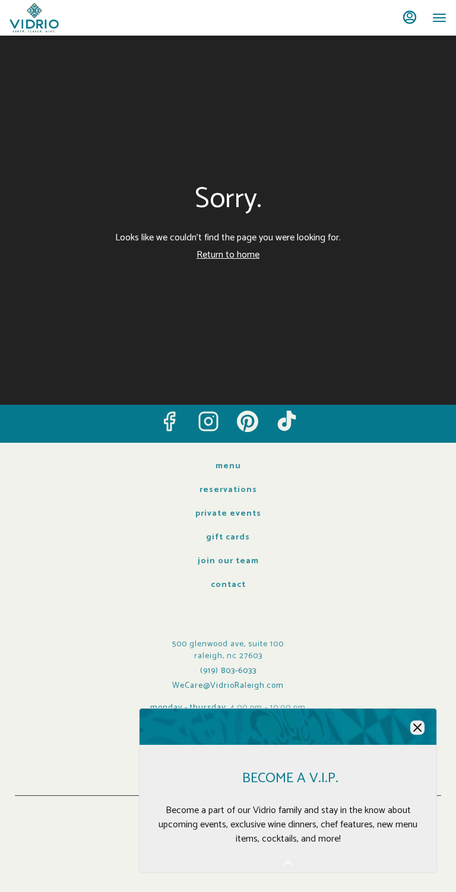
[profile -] (410, 17)
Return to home (228, 255)
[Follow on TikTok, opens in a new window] (286, 421)
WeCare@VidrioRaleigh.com (228, 686)
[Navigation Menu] (439, 18)
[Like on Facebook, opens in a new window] (169, 421)
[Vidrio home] (63, 18)
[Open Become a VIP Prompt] (288, 863)
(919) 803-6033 (228, 671)
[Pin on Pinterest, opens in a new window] (247, 421)
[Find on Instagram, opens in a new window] (208, 421)
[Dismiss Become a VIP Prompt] (417, 727)
